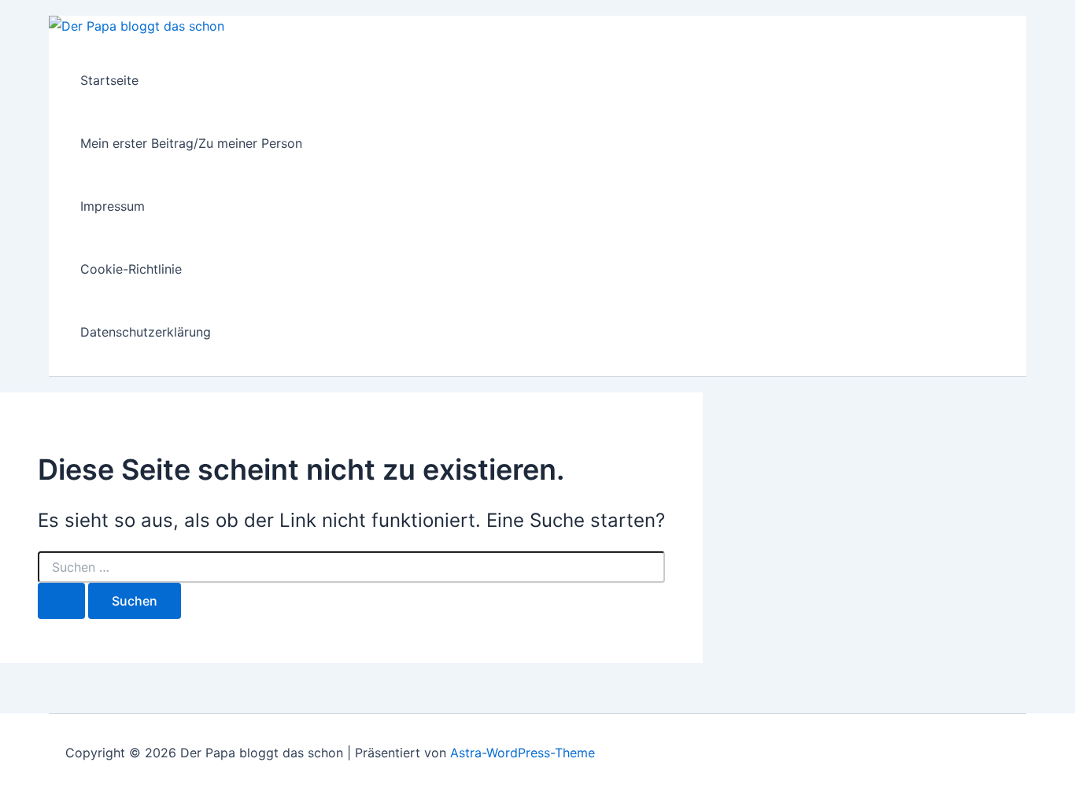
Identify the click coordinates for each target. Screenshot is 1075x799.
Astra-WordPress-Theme (522, 752)
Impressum (112, 206)
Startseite (109, 80)
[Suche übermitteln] (61, 601)
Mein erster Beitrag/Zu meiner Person (191, 143)
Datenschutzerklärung (145, 332)
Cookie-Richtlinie (131, 269)
